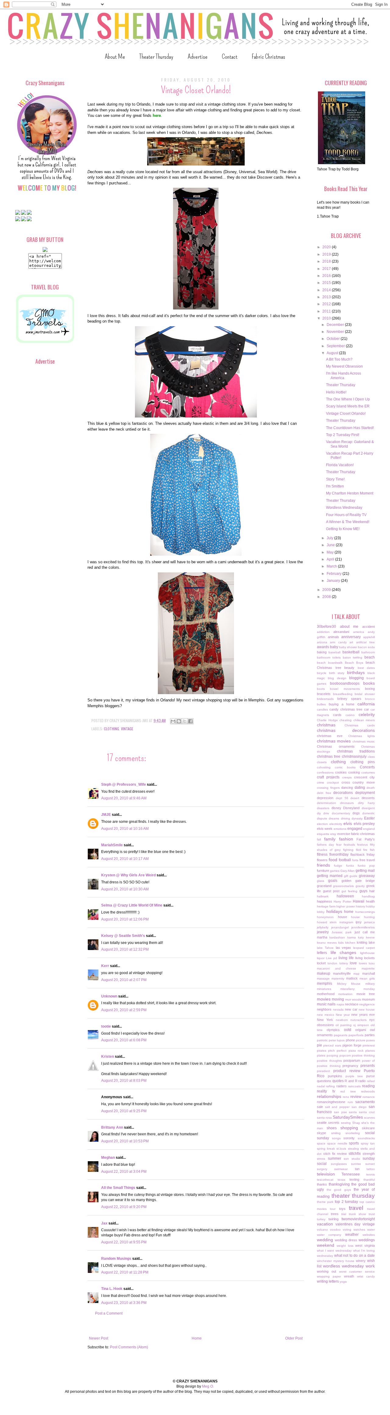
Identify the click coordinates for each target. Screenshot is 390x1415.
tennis (370, 1174)
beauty (349, 667)
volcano (322, 1229)
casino (350, 715)
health (370, 901)
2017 (327, 269)
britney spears (349, 699)
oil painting (343, 1025)
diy (319, 813)
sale (320, 1107)
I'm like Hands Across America (343, 375)
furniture (323, 870)
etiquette (323, 834)
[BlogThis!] (179, 721)
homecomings (365, 912)
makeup (323, 973)
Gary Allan (347, 870)
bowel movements (345, 688)
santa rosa (324, 1117)
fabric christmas (363, 834)
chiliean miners (364, 720)
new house (367, 1009)
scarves (369, 1117)
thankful (369, 1179)
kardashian (337, 937)
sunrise (356, 1163)
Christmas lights (361, 736)
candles (322, 709)
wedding (325, 1239)
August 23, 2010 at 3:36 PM (124, 1303)
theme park (325, 1202)
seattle (322, 1122)
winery (361, 1261)
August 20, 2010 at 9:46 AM (124, 798)
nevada (338, 1009)
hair (372, 891)
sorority (349, 1138)
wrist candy (366, 1276)
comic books (345, 767)
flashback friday (362, 854)
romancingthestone (331, 1102)
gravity (360, 886)
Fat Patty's (365, 839)
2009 (327, 590)
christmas (326, 724)
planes (370, 1050)
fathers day (325, 844)
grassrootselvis (343, 886)
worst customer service (357, 1271)
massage (323, 978)
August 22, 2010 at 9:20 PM (124, 1207)
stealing (353, 1148)
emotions (340, 828)
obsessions (325, 1025)
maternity (338, 978)
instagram (346, 922)
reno (346, 1097)
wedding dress (346, 1240)
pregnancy (350, 1065)
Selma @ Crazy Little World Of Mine (131, 905)
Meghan (108, 1157)
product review (346, 1071)
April (331, 559)
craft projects (328, 777)
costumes (368, 772)
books (369, 683)
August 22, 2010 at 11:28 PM (124, 1272)
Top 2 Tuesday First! (342, 435)
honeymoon (325, 917)
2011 (327, 311)
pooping (332, 1055)
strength (369, 1153)
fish (372, 849)
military (370, 983)
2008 (327, 597)
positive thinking (363, 1055)
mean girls (367, 978)
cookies (341, 772)
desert (354, 798)
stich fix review (335, 1153)
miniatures (324, 989)
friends (323, 865)
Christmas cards (360, 725)
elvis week (324, 828)
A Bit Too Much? (339, 359)
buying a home (342, 704)
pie (319, 1045)
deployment (365, 793)
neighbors (324, 1009)
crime (320, 782)
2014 (327, 290)
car (366, 709)
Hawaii (358, 901)
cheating (345, 720)
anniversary (351, 637)
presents (367, 1066)
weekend (325, 1245)
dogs (356, 813)
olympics (333, 1030)
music (322, 1004)
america (358, 632)
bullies (321, 704)
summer (334, 1158)
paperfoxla (356, 1035)
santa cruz (367, 1112)
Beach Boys (354, 662)
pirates (321, 1050)
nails (331, 1004)
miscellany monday (357, 989)
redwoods (368, 1091)
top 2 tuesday (346, 1202)
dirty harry (366, 803)
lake (372, 942)
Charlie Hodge (327, 720)
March (332, 566)
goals (332, 881)
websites (369, 1234)
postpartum (351, 1060)
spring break (326, 1148)
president (323, 1071)
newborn (342, 1020)
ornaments (325, 1035)
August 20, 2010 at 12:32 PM (125, 949)
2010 (327, 318)
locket (321, 963)
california (366, 703)
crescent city (364, 777)
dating (360, 787)
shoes (332, 1128)
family (329, 839)
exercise (343, 834)
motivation (345, 994)
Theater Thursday (156, 56)
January (334, 580)
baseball (334, 652)
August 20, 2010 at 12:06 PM (125, 919)
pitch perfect (337, 1050)
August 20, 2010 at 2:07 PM (124, 980)
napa (340, 1004)
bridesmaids (325, 699)
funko (350, 865)
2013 (327, 297)
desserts (368, 798)
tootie (106, 1026)
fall (319, 839)
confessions (325, 772)
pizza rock (356, 1050)
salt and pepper (337, 1107)
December (336, 325)
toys (342, 1209)
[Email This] (173, 721)
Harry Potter (342, 901)
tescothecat (325, 1179)
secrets (333, 1122)
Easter (369, 818)
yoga (343, 1281)
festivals (349, 844)
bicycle (321, 673)
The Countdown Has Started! (350, 428)
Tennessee (351, 1174)
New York (325, 1020)
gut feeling (350, 891)
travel (356, 1208)
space (321, 1143)
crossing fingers (328, 787)
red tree (348, 1091)
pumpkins (335, 1076)
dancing (347, 787)
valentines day (348, 1224)
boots (321, 688)
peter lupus (337, 1040)
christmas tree (328, 756)
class (371, 756)
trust (372, 1214)
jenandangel (340, 927)
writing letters (328, 1281)
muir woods (353, 999)
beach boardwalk (329, 662)
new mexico (325, 1014)
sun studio (352, 1158)
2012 (327, 304)
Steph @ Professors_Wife (123, 784)
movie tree (365, 994)
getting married (329, 876)
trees (335, 1214)
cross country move (358, 782)
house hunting (363, 917)
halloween (345, 896)
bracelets (324, 694)
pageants (340, 1035)
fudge (338, 865)
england (369, 828)
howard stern (327, 922)
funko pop (366, 865)
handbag (368, 896)
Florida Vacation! (340, 465)
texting (354, 1179)
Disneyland (351, 808)
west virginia (365, 1245)
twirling (333, 1219)
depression (325, 798)
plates (321, 1055)
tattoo (371, 1169)
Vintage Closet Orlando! (346, 413)
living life (346, 958)
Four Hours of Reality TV (346, 515)
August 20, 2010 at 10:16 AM (125, 828)
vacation (325, 1223)
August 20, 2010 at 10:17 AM (125, 859)
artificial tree (365, 642)
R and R (351, 1081)
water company (329, 1234)
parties (370, 1035)
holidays (334, 911)
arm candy (338, 642)
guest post (331, 891)
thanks (322, 1184)
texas (341, 1179)
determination (326, 803)
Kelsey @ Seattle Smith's (123, 936)
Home (197, 1338)
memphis (324, 983)
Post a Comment (108, 1313)
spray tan (368, 1143)
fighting (348, 849)
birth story (337, 673)
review (355, 1097)
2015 (327, 283)
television (326, 1174)
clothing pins (362, 762)
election (322, 824)
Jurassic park (342, 932)
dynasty (357, 818)
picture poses (365, 1040)
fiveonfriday (339, 854)
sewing (346, 1122)
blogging (356, 678)
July (330, 538)
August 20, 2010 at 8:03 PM (124, 1080)
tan (357, 1169)
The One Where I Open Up (348, 399)
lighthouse (367, 953)
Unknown (109, 996)
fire (365, 849)
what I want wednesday (334, 1250)
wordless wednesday (343, 1265)
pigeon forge (351, 1045)
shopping (349, 1127)
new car (351, 1009)
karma (351, 937)
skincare (368, 1128)
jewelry (323, 932)
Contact (229, 56)
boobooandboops (345, 683)
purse (370, 1076)
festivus (362, 844)
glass (320, 880)
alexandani (341, 632)
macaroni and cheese (336, 968)
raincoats (354, 1086)
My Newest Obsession (344, 366)
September (336, 346)
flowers (322, 860)
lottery (343, 963)
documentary (341, 813)
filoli (358, 849)
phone (350, 1040)
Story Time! (335, 479)
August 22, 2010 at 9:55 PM (124, 1242)
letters (322, 953)
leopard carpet (364, 947)
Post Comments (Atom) (129, 1347)
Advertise (197, 56)
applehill (369, 637)
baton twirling (353, 657)
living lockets (365, 958)
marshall (368, 973)
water (371, 1229)
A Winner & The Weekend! (347, 522)
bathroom (368, 652)
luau (372, 963)
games (334, 870)
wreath (349, 1276)
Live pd (331, 958)
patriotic (322, 1040)
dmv (326, 813)
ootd (347, 1030)
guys (363, 891)
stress (321, 1158)
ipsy (359, 922)
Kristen (107, 1056)
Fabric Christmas (268, 56)
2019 (327, 254)
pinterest (369, 1045)
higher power (345, 906)
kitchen (350, 942)
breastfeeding (343, 694)
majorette (368, 968)
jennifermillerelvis (363, 927)
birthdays (356, 672)
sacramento (365, 1102)
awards (323, 647)
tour (332, 1209)
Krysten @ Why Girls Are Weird (128, 875)
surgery (322, 1169)
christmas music (364, 741)
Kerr (105, 966)
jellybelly (322, 927)
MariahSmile (112, 845)
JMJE (106, 814)
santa (353, 1112)
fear (339, 844)
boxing (370, 688)
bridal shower (365, 694)
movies (324, 999)
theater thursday (353, 1196)
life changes (343, 952)
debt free (324, 793)
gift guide (351, 876)
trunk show (357, 1214)
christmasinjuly (354, 756)
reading (368, 1086)
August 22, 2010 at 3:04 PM (124, 1171)
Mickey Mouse (349, 983)
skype (321, 1133)
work (370, 1265)
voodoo (335, 1229)
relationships (329, 1096)
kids (341, 942)
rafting (330, 1086)
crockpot (333, 782)
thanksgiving (339, 1184)
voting (347, 1229)
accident (368, 626)
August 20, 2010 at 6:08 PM (124, 1040)
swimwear (341, 1169)
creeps (347, 777)
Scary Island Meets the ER (348, 406)
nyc (372, 1020)
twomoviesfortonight (358, 1219)
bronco (370, 699)
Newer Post (98, 1338)
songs (336, 1138)
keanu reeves (327, 942)
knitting (362, 942)
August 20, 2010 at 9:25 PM (124, 1111)
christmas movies (334, 741)
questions (324, 1081)
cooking (354, 772)
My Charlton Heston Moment (349, 493)
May (331, 552)
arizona (322, 642)
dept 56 (342, 798)
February (334, 573)
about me (349, 626)
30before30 (326, 626)
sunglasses (339, 1163)
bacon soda (366, 647)
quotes (338, 1081)
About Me (115, 56)
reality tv (326, 1091)
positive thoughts (329, 1060)
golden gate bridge (358, 880)
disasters (323, 808)
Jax (104, 1223)
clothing (111, 729)
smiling (336, 1133)
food (333, 859)
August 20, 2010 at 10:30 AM (125, 889)
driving (345, 818)
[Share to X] (185, 721)
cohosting (324, 767)
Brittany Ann (112, 1127)
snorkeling (353, 1133)
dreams (334, 818)
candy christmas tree (345, 709)
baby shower (348, 647)
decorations (343, 793)
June (331, 545)
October (334, 339)
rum (350, 1102)
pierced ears (332, 1045)
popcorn (345, 1055)
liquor (320, 958)
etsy (333, 834)
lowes (363, 963)
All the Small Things (118, 1188)
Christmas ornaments (336, 746)
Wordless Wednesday (344, 507)
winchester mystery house (335, 1261)
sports (354, 1143)
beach (369, 657)
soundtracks (366, 1138)
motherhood (326, 994)
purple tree (354, 1076)
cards (337, 715)
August (333, 353)
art (351, 642)
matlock (352, 978)
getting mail (365, 870)
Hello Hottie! (336, 392)
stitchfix (355, 1153)
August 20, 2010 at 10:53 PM (125, 1141)
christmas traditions (356, 751)
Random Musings (116, 1258)
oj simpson (361, 1025)
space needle (337, 1143)
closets (322, 762)
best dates (366, 667)
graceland (324, 886)
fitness (322, 854)
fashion (346, 839)
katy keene (366, 937)
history (360, 906)
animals (333, 637)
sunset (370, 1163)
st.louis (341, 1148)
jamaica (369, 922)
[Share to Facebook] (190, 721)
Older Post (294, 1338)
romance (369, 1097)
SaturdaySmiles (348, 1117)
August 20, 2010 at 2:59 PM (124, 1010)
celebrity (367, 714)
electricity (335, 824)
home (348, 912)
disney (336, 808)
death (371, 787)
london (332, 963)
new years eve (363, 1014)
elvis (347, 823)
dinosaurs (347, 803)
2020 (327, 247)
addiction (323, 632)
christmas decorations (346, 730)
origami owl (365, 1030)
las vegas (343, 947)
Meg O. (208, 1386)
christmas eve (329, 736)
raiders (341, 1086)
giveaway (367, 876)
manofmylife (342, 973)
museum (368, 999)
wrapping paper (329, 1276)
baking (322, 652)
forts (355, 860)
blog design (337, 678)
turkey (321, 1219)
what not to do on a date (354, 1255)
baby (334, 647)
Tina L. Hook (111, 1289)
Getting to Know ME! (343, 529)
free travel (367, 860)
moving (338, 999)
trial (343, 1214)
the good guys (339, 1189)
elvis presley (364, 824)
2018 (327, 261)
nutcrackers (358, 1020)
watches (359, 1229)
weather (352, 1234)
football (345, 860)
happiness (324, 901)
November (336, 332)
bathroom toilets (329, 657)
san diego (359, 1107)
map (356, 973)
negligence (367, 1004)
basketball (351, 652)
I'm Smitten (335, 486)
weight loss (345, 1245)
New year (343, 1014)
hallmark (322, 896)
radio (362, 1081)
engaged (354, 828)
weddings (367, 1240)
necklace (351, 1004)
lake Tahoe (325, 947)
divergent (368, 808)
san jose (340, 1112)
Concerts (367, 767)
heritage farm (326, 906)
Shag (356, 1122)
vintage (127, 729)
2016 (327, 276)
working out (326, 1271)
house (342, 917)
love (353, 963)
